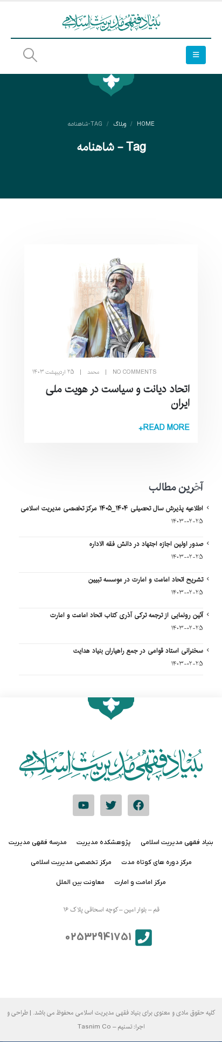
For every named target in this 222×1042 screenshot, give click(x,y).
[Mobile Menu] (196, 55)
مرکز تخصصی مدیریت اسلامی (71, 862)
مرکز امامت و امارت (140, 882)
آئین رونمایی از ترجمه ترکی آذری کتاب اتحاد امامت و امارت (126, 614)
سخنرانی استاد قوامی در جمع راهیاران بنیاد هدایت (138, 650)
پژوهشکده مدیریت (104, 842)
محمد (93, 372)
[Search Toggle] (30, 55)
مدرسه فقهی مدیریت (38, 842)
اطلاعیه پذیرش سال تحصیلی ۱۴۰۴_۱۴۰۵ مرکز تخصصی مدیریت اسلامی (111, 508)
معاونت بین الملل (80, 882)
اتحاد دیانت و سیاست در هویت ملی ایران (118, 395)
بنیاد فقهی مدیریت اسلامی (177, 842)
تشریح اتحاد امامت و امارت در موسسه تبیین (145, 579)
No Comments (135, 372)
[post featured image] (111, 305)
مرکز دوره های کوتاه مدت (156, 862)
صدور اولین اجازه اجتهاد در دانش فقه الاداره (146, 543)
